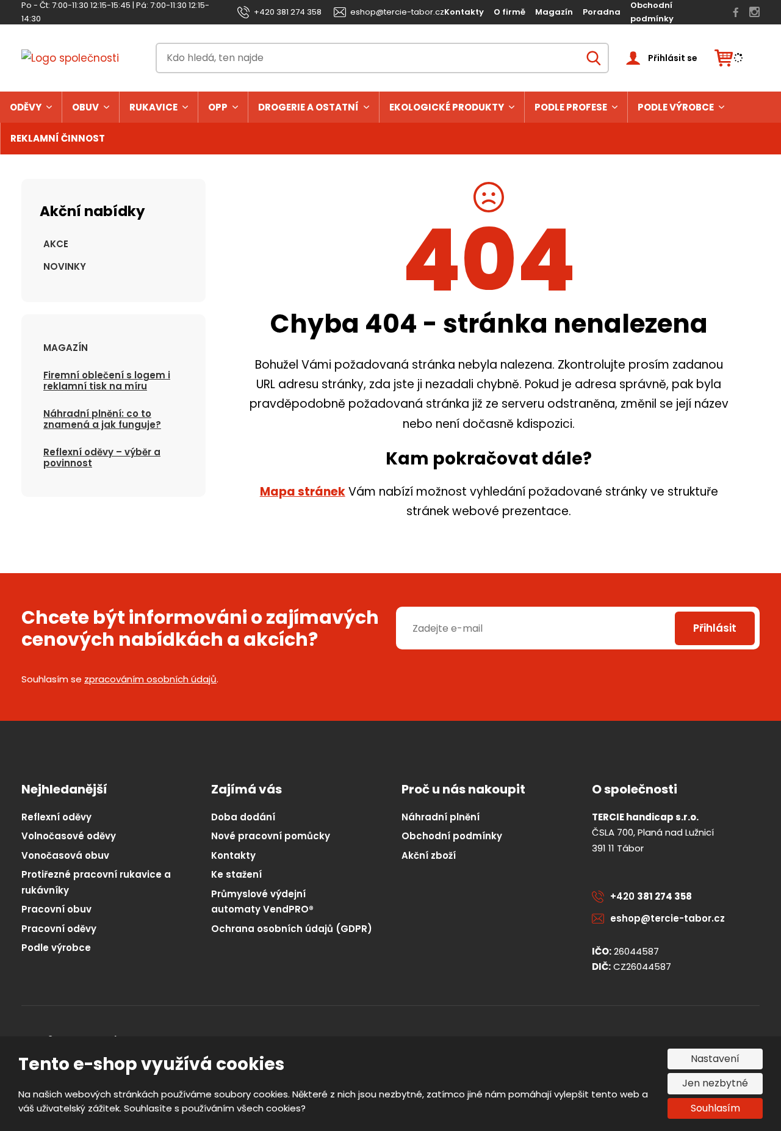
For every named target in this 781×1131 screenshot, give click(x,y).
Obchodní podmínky (451, 835)
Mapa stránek (302, 491)
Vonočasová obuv (65, 855)
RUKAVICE (153, 107)
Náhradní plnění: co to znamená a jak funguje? (102, 419)
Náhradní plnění (440, 817)
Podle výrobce (676, 107)
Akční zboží (428, 855)
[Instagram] (754, 12)
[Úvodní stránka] (80, 58)
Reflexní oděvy (56, 817)
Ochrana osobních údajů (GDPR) (291, 928)
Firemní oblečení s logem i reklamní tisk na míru (106, 380)
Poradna (602, 12)
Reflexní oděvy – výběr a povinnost (101, 457)
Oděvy (25, 107)
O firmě (509, 12)
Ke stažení (236, 874)
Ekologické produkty (446, 107)
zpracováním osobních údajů (150, 679)
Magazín (554, 12)
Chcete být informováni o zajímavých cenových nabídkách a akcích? (200, 629)
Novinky (64, 266)
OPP (218, 107)
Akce (55, 243)
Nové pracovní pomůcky (270, 835)
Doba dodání (243, 817)
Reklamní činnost (57, 138)
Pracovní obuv (56, 909)
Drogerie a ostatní (308, 107)
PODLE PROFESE (570, 107)
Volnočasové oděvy (68, 835)
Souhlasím (715, 1108)
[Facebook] (736, 12)
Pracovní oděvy (58, 928)
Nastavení (715, 1059)
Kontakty (464, 12)
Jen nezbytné (715, 1083)
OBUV (85, 107)
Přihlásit (714, 628)
